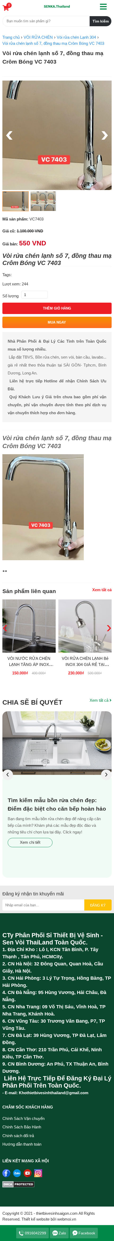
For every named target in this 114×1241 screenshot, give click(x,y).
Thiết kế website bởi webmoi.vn (48, 1219)
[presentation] (7, 775)
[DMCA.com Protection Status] (18, 1186)
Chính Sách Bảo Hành (21, 1127)
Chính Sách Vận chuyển (23, 1118)
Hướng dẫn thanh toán (21, 1144)
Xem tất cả (102, 590)
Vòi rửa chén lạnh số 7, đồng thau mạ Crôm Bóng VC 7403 (52, 57)
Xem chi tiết (30, 842)
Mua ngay (57, 322)
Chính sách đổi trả (18, 1135)
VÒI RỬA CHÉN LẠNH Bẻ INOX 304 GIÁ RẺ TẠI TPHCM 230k (85, 664)
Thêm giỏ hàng (57, 308)
